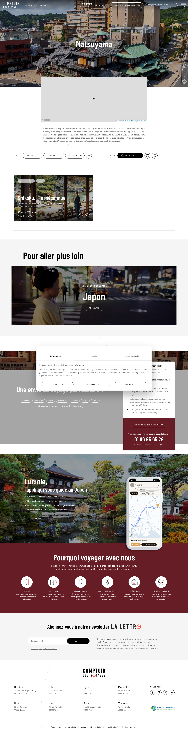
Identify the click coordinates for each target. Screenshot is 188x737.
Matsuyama (39, 400)
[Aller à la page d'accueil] (11, 5)
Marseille (123, 687)
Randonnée (62, 400)
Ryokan (65, 406)
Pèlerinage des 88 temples (47, 406)
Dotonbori (25, 400)
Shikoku (75, 400)
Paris (87, 703)
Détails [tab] (94, 356)
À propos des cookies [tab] (132, 356)
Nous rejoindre (70, 727)
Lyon (87, 687)
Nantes (18, 703)
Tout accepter (130, 384)
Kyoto (85, 400)
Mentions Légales (86, 727)
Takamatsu (77, 406)
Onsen (95, 400)
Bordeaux (20, 687)
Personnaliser (93, 384)
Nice (51, 703)
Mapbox (120, 121)
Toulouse (123, 703)
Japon (94, 292)
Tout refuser (57, 384)
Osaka (50, 400)
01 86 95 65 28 (149, 439)
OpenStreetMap (129, 121)
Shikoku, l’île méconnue (41, 197)
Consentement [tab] (55, 356)
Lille (51, 687)
